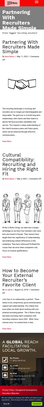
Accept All (37, 404)
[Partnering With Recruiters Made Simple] (22, 84)
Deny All (6, 404)
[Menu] (36, 2)
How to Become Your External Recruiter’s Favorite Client (20, 278)
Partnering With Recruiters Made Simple (21, 46)
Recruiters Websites (10, 393)
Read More (6, 141)
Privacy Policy (8, 390)
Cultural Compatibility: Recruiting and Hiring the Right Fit (20, 164)
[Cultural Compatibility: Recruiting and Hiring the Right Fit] (22, 203)
